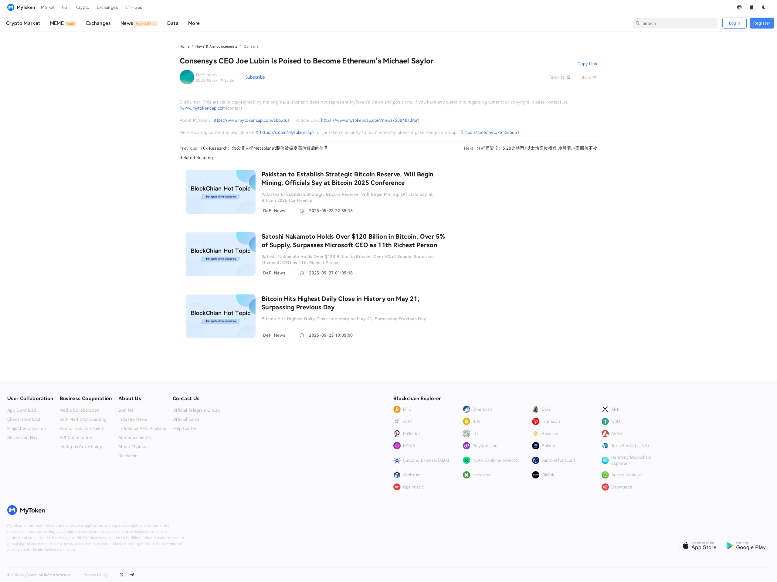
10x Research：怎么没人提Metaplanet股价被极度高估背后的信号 (264, 148)
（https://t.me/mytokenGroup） (489, 132)
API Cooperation (76, 437)
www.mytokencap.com (203, 108)
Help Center (185, 428)
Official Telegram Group (196, 410)
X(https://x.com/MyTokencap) (285, 132)
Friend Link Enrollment (82, 428)
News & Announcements (216, 46)
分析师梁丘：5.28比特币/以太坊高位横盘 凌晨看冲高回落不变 (537, 148)
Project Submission (26, 428)
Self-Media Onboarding (83, 419)
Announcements (134, 437)
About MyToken (133, 446)
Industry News (133, 419)
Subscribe (255, 77)
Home (184, 46)
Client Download (23, 419)
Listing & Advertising (81, 446)
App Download (21, 410)
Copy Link (587, 63)
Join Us (125, 410)
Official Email (186, 419)
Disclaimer (128, 456)
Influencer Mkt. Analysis (142, 428)
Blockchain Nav (22, 437)
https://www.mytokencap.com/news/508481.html (370, 120)
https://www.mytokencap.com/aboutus (251, 120)
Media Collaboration (80, 410)
